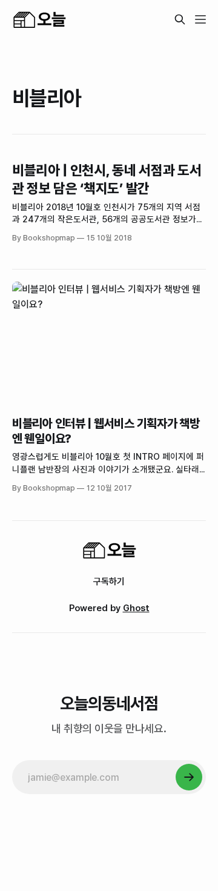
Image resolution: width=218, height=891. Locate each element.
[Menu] (200, 19)
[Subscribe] (189, 777)
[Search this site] (180, 19)
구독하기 (109, 581)
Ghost (136, 608)
